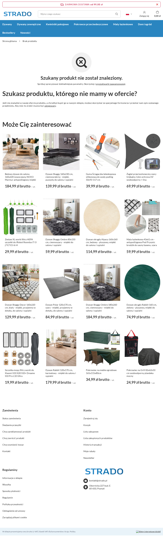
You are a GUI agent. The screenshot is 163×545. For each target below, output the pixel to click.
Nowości (25, 32)
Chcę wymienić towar (13, 444)
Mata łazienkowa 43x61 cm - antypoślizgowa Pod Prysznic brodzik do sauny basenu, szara (142, 242)
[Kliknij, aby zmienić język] (129, 14)
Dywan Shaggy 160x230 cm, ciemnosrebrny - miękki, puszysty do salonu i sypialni (59, 177)
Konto (87, 410)
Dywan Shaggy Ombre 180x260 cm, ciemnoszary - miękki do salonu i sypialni (101, 307)
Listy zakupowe (90, 431)
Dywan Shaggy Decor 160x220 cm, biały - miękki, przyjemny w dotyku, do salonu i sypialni (20, 307)
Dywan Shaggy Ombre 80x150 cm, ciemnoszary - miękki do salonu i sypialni (60, 242)
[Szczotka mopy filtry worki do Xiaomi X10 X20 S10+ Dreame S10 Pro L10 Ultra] (20, 347)
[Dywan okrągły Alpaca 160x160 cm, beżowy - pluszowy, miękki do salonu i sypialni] (101, 217)
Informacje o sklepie (12, 478)
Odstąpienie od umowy (13, 510)
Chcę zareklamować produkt (16, 431)
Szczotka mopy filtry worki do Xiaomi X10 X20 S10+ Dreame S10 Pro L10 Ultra (20, 373)
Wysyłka (6, 484)
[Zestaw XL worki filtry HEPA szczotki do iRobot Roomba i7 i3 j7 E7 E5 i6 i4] (20, 217)
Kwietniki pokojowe (57, 24)
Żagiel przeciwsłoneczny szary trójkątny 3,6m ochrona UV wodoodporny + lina (141, 177)
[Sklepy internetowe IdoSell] (148, 531)
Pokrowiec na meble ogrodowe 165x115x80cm (101, 371)
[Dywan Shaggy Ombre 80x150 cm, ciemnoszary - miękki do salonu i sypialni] (61, 217)
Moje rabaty (89, 451)
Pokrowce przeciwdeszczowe (91, 24)
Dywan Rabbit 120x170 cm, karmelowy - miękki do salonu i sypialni (61, 373)
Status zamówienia (11, 418)
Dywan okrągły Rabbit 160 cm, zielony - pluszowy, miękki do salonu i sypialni (142, 307)
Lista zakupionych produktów (97, 438)
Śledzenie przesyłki (11, 425)
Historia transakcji (92, 444)
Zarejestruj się (90, 418)
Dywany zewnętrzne (29, 24)
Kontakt (6, 451)
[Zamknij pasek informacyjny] (157, 4)
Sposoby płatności (11, 491)
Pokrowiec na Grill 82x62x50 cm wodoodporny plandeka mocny (141, 373)
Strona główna (9, 41)
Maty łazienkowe (123, 24)
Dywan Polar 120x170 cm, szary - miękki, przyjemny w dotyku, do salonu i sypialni (59, 307)
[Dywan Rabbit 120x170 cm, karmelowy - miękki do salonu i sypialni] (61, 347)
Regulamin (7, 497)
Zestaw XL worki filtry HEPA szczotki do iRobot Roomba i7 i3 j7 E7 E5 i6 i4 (20, 242)
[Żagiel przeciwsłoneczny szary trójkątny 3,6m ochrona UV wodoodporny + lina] (142, 151)
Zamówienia (10, 410)
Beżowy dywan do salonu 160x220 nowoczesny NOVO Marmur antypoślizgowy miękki (20, 177)
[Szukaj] (117, 14)
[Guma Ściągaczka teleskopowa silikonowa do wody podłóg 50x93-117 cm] (101, 151)
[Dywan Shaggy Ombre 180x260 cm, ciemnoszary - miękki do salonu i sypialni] (101, 282)
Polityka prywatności (12, 504)
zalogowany (50, 105)
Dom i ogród (145, 24)
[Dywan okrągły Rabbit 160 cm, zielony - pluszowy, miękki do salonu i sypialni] (142, 282)
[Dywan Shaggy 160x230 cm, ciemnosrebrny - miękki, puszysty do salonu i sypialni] (61, 151)
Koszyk (86, 425)
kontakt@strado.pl (98, 480)
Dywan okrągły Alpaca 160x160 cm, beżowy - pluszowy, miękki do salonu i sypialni (101, 242)
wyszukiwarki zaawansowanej (110, 84)
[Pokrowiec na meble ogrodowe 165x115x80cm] (101, 347)
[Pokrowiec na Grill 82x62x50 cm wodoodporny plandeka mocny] (142, 347)
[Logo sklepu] (17, 13)
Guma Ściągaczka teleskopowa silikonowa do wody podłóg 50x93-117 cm (101, 177)
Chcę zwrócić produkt (13, 438)
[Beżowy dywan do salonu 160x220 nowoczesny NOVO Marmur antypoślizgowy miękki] (20, 151)
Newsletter (88, 458)
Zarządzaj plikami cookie (14, 517)
